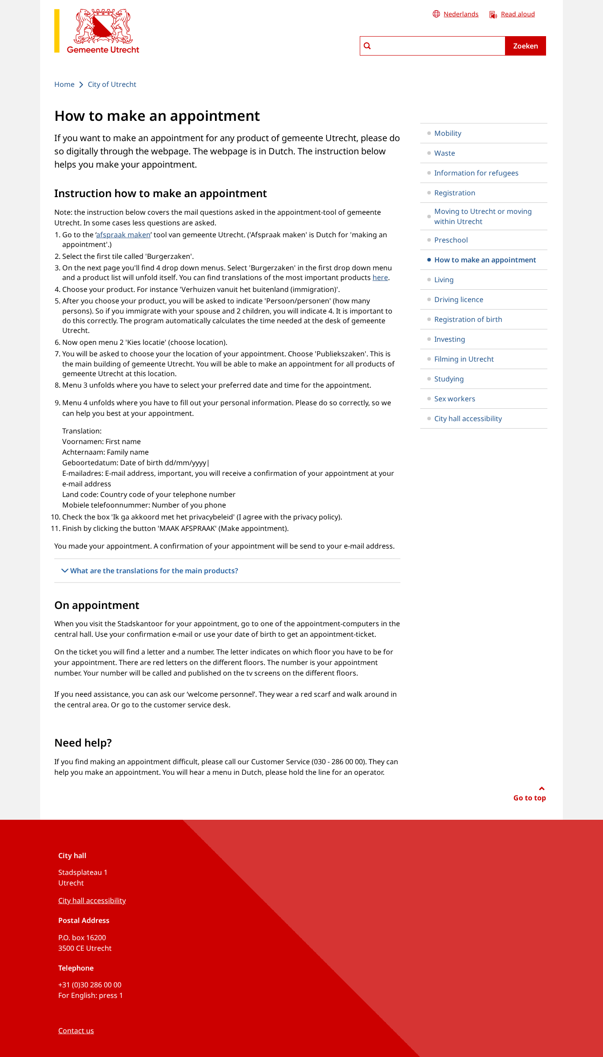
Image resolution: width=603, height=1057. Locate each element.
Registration (454, 193)
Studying (449, 379)
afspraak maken (123, 234)
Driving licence (458, 299)
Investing (449, 339)
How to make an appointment (485, 260)
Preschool (451, 240)
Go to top (529, 798)
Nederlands (461, 14)
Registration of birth (468, 319)
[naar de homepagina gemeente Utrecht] (96, 32)
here (380, 277)
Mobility (447, 133)
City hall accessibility (468, 418)
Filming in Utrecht (464, 359)
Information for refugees (476, 173)
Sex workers (454, 398)
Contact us (76, 1030)
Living (444, 279)
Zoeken (525, 46)
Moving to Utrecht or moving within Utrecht (483, 216)
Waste (444, 153)
